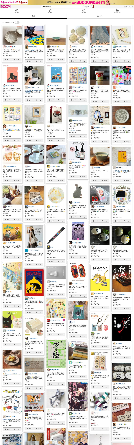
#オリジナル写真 (29, 50)
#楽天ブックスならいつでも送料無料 (11, 129)
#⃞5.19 (15, 374)
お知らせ (83, 11)
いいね (17, 59)
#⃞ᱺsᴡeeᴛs (8, 374)
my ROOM (117, 11)
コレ (8, 59)
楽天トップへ (128, 6)
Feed (17, 11)
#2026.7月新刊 (7, 419)
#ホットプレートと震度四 (33, 90)
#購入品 (73, 416)
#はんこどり (116, 427)
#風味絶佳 (117, 171)
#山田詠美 (125, 171)
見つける (50, 11)
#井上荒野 (28, 92)
